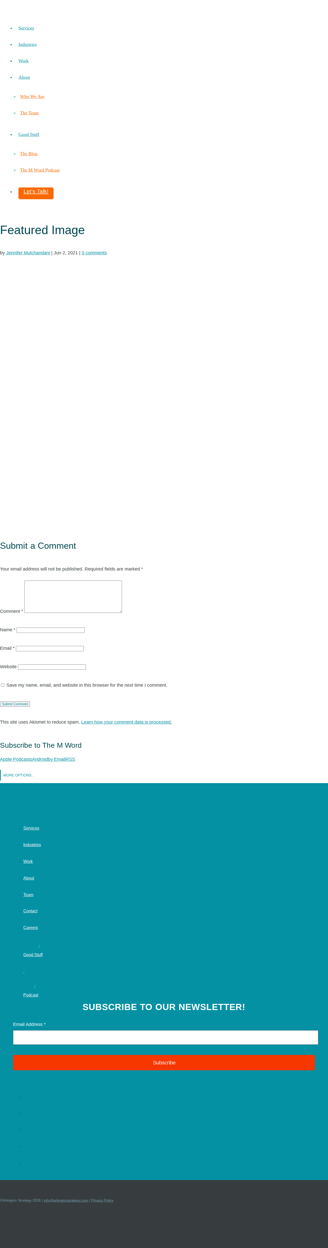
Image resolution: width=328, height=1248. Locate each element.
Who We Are (32, 96)
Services (26, 28)
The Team (29, 112)
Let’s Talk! (36, 191)
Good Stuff (28, 134)
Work (23, 60)
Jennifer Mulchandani (28, 252)
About (24, 77)
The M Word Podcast (40, 170)
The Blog (28, 153)
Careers (30, 927)
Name (7, 629)
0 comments (94, 252)
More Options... (18, 775)
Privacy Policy (102, 1200)
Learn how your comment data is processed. (126, 722)
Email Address (29, 1024)
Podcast (30, 995)
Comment (11, 611)
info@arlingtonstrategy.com (66, 1200)
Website (8, 666)
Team (28, 895)
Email (7, 648)
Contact (30, 911)
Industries (27, 44)
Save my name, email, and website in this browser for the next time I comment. (86, 685)
